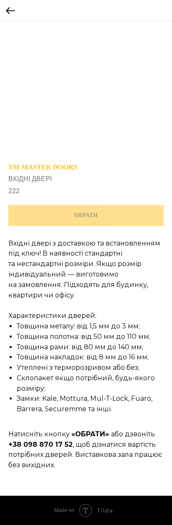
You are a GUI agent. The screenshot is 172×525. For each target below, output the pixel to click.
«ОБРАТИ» (90, 434)
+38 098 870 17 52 (40, 444)
